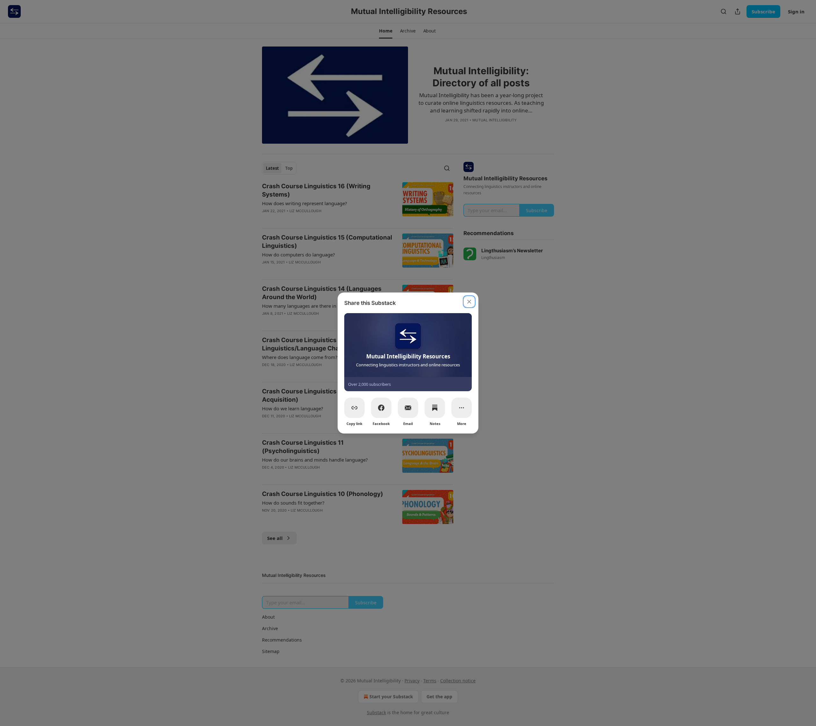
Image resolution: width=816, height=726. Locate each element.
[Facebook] (381, 408)
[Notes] (435, 408)
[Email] (408, 408)
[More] (461, 408)
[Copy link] (354, 408)
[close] (469, 302)
